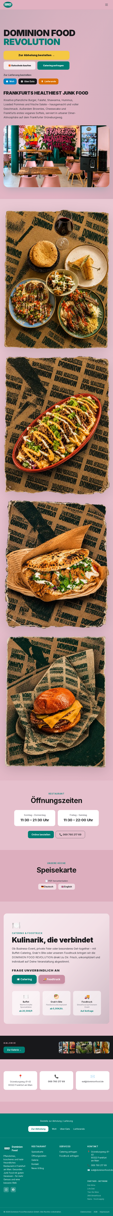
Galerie (34, 1160)
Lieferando (50, 81)
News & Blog (37, 1168)
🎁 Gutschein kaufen (19, 65)
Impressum (104, 1212)
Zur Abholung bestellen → (36, 55)
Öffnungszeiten (38, 1156)
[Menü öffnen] (106, 5)
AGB (95, 1212)
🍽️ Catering (24, 979)
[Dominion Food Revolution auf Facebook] (13, 1189)
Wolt (11, 81)
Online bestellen (40, 834)
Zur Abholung (38, 1129)
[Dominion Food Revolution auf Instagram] (6, 1189)
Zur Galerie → (14, 1050)
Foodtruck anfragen (69, 1156)
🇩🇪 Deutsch (47, 886)
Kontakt (35, 1164)
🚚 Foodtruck (51, 979)
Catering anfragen (53, 65)
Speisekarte (37, 1151)
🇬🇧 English (66, 886)
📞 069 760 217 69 (70, 834)
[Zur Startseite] (8, 5)
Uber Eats (29, 81)
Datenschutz (85, 1212)
